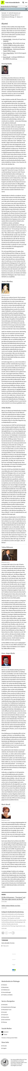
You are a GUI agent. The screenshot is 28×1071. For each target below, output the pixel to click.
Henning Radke (7, 39)
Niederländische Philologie (8, 17)
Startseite (4, 13)
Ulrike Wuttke (6, 47)
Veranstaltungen (7, 992)
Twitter (5, 1034)
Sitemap (5, 1022)
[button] (3, 932)
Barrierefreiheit (6, 1019)
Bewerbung (5, 987)
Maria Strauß (6, 57)
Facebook (6, 1032)
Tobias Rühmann (7, 49)
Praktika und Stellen (8, 994)
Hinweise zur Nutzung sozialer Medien (9, 1037)
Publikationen (6, 989)
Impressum (5, 1014)
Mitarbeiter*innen (7, 1009)
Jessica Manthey (7, 43)
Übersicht (5, 946)
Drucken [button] (5, 1045)
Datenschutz (6, 1017)
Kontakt (5, 1012)
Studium (19, 17)
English (4, 1048)
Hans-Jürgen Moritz (8, 53)
